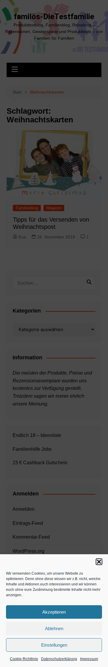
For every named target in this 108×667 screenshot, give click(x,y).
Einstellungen (54, 645)
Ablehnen (54, 628)
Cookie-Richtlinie (24, 659)
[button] (99, 562)
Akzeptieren (54, 612)
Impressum (89, 659)
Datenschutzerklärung (59, 659)
